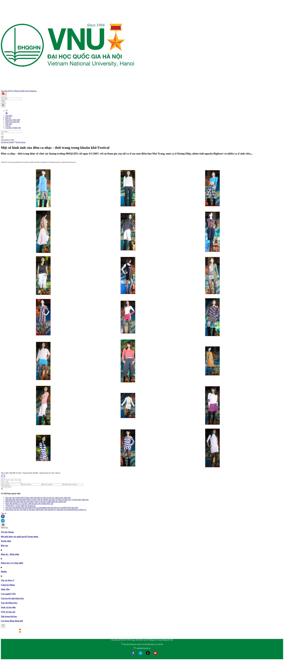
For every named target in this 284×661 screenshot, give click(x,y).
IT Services (27, 91)
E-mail (20, 91)
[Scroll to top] (3, 626)
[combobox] (4, 95)
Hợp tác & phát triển (12, 122)
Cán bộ (7, 126)
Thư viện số (5, 91)
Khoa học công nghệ (12, 120)
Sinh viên (8, 124)
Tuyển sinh (6, 541)
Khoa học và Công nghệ (12, 563)
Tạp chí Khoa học (9, 603)
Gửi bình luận (6, 487)
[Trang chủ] (67, 89)
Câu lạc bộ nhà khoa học (12, 598)
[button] (142, 516)
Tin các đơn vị (7, 580)
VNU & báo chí (8, 612)
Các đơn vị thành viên (13, 128)
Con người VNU (8, 594)
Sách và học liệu (8, 607)
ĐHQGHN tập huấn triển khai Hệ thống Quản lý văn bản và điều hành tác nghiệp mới (35, 502)
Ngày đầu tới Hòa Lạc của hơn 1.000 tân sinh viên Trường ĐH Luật (29, 504)
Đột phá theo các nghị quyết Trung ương (19, 536)
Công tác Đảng (8, 585)
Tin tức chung (20, 142)
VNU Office (13, 91)
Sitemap (33, 91)
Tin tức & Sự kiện (7, 142)
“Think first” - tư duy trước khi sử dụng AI (20, 506)
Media (4, 571)
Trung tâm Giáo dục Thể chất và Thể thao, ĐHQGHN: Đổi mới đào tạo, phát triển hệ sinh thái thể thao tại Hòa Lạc (45, 510)
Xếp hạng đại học (9, 616)
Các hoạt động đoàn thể (12, 621)
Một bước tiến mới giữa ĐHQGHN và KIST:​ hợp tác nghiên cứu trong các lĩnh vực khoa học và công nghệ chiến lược (47, 500)
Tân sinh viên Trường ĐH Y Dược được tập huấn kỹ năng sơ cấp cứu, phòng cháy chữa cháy (38, 498)
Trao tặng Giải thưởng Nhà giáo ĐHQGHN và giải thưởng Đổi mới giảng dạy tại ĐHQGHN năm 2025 (41, 508)
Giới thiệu (8, 116)
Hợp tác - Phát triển (10, 554)
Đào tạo (8, 118)
